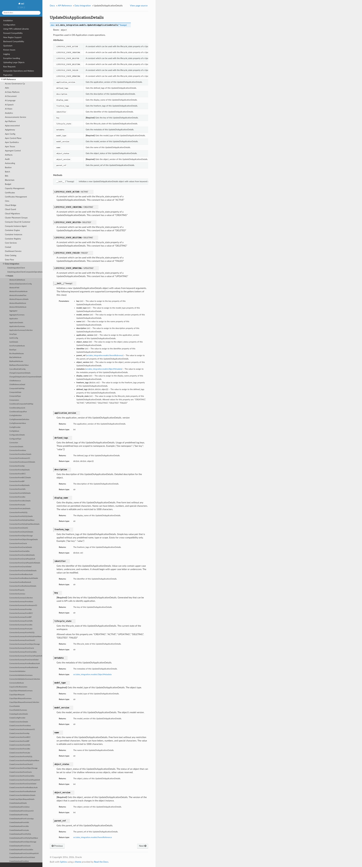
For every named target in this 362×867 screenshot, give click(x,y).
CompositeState (15, 392)
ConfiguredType (15, 439)
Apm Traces (10, 147)
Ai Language (10, 100)
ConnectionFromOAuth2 (18, 528)
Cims (7, 201)
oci (22, 4)
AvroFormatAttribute (17, 346)
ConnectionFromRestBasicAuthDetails (23, 578)
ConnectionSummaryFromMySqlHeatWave (25, 636)
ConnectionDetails (16, 446)
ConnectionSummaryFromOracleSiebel (23, 660)
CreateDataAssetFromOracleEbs (21, 849)
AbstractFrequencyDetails (18, 299)
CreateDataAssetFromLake (19, 830)
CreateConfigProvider (17, 718)
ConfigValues (14, 431)
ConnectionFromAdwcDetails (20, 454)
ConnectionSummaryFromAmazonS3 (23, 605)
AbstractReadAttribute (17, 303)
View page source (138, 6)
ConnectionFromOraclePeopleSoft (22, 559)
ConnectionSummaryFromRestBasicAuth (24, 663)
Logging (6, 54)
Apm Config (10, 134)
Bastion (8, 167)
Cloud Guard (10, 209)
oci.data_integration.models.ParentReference (92, 837)
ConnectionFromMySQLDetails (21, 516)
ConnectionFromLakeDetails (19, 508)
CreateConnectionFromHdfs (19, 745)
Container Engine (12, 230)
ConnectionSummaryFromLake (20, 629)
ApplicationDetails (16, 322)
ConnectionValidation (17, 671)
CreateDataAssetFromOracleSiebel (22, 857)
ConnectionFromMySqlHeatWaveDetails (24, 524)
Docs (52, 6)
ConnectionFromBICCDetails (20, 477)
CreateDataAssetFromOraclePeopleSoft (24, 853)
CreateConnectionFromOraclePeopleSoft (24, 780)
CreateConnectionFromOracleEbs (21, 776)
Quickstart (7, 46)
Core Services (11, 243)
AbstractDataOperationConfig (20, 284)
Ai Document (11, 96)
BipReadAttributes (16, 361)
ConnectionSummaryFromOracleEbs (23, 652)
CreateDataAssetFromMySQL (20, 834)
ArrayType (13, 334)
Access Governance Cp (15, 84)
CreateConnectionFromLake (19, 753)
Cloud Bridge (10, 205)
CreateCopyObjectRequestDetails (21, 799)
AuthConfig (13, 338)
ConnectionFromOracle (18, 543)
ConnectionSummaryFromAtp (20, 609)
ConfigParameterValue (17, 423)
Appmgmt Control (13, 151)
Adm (7, 88)
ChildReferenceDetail (17, 384)
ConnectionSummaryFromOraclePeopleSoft (25, 656)
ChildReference (15, 381)
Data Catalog (10, 255)
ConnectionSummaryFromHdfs (21, 621)
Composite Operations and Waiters (18, 71)
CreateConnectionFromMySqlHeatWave (24, 760)
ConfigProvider (15, 427)
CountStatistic (14, 706)
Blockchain (9, 180)
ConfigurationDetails (17, 435)
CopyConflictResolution (18, 687)
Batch (7, 172)
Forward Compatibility (13, 33)
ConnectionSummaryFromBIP (20, 617)
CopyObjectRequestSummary (20, 698)
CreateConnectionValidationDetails (22, 795)
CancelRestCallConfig (17, 369)
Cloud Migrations (12, 214)
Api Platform (10, 121)
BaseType (12, 350)
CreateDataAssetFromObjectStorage (22, 842)
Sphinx (63, 862)
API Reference (9, 79)
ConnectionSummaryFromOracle (21, 648)
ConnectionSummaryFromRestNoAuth (23, 667)
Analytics (9, 113)
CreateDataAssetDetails (18, 803)
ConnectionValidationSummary (21, 675)
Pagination (7, 75)
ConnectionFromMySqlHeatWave (21, 520)
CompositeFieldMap (16, 388)
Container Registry (13, 239)
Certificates (10, 193)
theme (78, 862)
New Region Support (12, 37)
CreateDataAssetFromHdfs (19, 822)
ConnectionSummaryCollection (21, 598)
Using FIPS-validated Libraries (16, 29)
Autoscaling (10, 163)
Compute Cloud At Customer (17, 222)
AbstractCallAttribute (17, 280)
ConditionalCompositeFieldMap (21, 404)
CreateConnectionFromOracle (20, 772)
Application (13, 318)
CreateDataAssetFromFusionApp (21, 818)
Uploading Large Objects (13, 62)
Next (141, 846)
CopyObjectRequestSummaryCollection (24, 702)
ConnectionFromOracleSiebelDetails (22, 570)
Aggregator (13, 311)
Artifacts (8, 155)
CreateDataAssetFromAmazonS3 (21, 811)
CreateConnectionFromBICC (20, 737)
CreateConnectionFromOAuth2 (21, 764)
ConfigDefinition (15, 415)
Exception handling (11, 58)
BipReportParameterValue (19, 365)
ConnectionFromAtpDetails (19, 470)
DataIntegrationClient (16, 268)
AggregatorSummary (16, 315)
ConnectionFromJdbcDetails (20, 501)
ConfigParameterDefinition (19, 419)
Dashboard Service (13, 251)
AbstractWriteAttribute (17, 307)
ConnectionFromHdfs (17, 489)
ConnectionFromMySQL (18, 512)
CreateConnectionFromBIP (19, 741)
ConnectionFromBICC (17, 474)
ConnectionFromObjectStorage (21, 536)
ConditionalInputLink (17, 408)
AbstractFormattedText (17, 295)
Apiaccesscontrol (12, 126)
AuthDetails (13, 342)
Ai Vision (8, 109)
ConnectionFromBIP (16, 481)
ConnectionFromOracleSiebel (20, 566)
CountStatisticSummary (18, 710)
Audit (7, 159)
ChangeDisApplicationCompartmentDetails (25, 377)
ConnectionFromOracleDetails (20, 547)
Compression (14, 400)
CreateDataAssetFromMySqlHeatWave (23, 838)
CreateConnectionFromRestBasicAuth (23, 787)
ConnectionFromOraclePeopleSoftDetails (24, 563)
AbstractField (14, 287)
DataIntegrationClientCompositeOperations (24, 272)
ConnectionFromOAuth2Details (21, 532)
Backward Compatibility (13, 41)
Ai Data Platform (12, 92)
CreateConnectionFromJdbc (19, 749)
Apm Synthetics (12, 142)
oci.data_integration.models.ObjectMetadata (92, 674)
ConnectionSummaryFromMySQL (22, 632)
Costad (8, 247)
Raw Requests (9, 67)
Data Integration (12, 264)
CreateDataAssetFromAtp (18, 815)
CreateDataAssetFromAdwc (19, 807)
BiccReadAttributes (16, 353)
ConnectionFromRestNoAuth (20, 582)
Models (10, 276)
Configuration (9, 25)
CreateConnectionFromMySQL (20, 756)
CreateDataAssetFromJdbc (19, 826)
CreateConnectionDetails (18, 722)
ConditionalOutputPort (18, 412)
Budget (8, 184)
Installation (8, 21)
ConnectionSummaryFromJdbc (21, 625)
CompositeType (15, 396)
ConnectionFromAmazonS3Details (22, 462)
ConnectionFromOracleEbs (19, 551)
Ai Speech (9, 105)
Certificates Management (16, 197)
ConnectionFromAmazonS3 (19, 458)
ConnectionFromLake (17, 505)
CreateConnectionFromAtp (19, 733)
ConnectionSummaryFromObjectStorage (24, 644)
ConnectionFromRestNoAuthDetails (22, 586)
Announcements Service (15, 117)
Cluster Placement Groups (16, 218)
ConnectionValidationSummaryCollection (24, 679)
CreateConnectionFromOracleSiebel (22, 784)
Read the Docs (101, 862)
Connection (13, 442)
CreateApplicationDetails (18, 714)
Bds (6, 176)
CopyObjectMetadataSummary (21, 691)
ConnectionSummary (17, 594)
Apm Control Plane (13, 138)
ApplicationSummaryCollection (21, 330)
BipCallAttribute (15, 357)
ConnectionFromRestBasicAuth (21, 574)
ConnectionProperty (16, 590)
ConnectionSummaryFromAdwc (21, 601)
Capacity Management (14, 188)
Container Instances (13, 234)
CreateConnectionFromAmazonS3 (22, 729)
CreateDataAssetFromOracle (19, 846)
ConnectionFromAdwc (17, 450)
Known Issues (9, 50)
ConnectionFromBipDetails (19, 485)
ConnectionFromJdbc (17, 497)
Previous (58, 846)
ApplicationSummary (17, 326)
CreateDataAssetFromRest (19, 861)
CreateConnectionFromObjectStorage (23, 768)
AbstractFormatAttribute (18, 291)
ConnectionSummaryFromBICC (21, 613)
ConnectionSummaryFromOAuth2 (22, 640)
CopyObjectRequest (16, 694)
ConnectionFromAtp (17, 466)
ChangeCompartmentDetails (19, 373)
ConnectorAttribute (16, 683)
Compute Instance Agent (16, 226)
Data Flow (9, 260)
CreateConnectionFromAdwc (20, 725)
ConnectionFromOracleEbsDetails (22, 555)
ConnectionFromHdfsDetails (20, 493)
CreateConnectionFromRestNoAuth (22, 791)
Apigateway (10, 130)
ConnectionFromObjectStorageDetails (23, 539)
